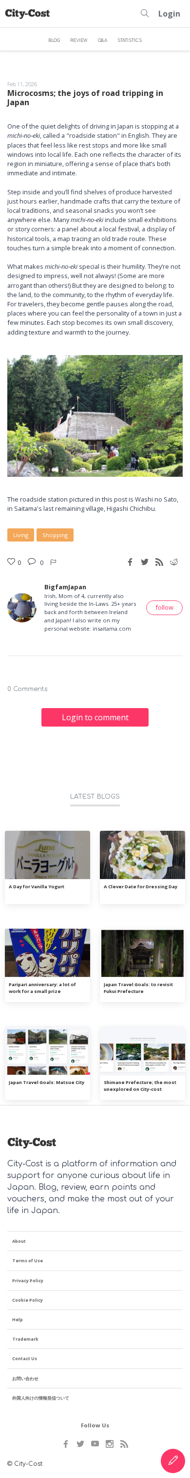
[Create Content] (173, 1461)
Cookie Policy (27, 1300)
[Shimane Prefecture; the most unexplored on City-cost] (142, 1051)
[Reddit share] (174, 562)
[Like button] (54, 562)
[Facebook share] (130, 562)
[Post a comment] (33, 562)
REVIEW (78, 40)
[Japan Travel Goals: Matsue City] (47, 1051)
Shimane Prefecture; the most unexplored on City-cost (140, 1085)
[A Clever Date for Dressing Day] (142, 855)
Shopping (55, 535)
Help (17, 1319)
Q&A (102, 40)
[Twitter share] (145, 562)
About (19, 1241)
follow (164, 607)
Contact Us (24, 1358)
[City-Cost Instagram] (109, 1444)
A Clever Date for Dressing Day (140, 886)
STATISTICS (129, 40)
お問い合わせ (25, 1378)
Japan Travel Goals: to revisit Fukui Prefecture (138, 987)
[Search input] (145, 13)
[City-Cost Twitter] (80, 1444)
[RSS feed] (159, 562)
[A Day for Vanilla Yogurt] (47, 855)
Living (20, 535)
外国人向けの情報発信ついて (40, 1398)
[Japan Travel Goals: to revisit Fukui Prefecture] (142, 953)
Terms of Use (27, 1260)
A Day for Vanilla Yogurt (36, 886)
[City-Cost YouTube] (95, 1444)
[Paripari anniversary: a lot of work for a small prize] (47, 953)
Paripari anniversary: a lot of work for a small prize (42, 987)
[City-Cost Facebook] (65, 1444)
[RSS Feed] (124, 1444)
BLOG (54, 40)
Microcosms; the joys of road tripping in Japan (85, 98)
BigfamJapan (65, 586)
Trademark (25, 1339)
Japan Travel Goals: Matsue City (46, 1082)
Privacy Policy (27, 1280)
